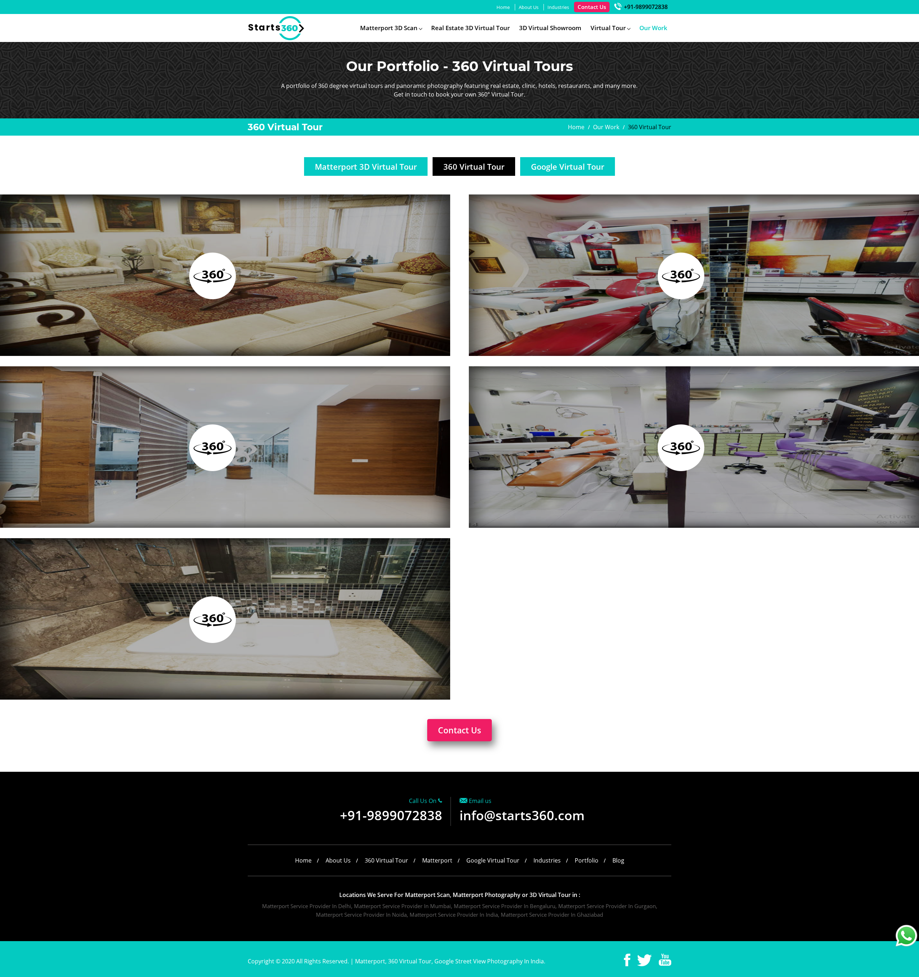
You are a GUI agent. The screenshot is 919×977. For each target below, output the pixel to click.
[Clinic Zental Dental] (681, 447)
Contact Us (592, 6)
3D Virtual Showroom (550, 28)
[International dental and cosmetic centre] (212, 447)
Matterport (437, 860)
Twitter (644, 960)
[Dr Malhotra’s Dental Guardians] (681, 276)
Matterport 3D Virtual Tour (366, 166)
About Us (528, 7)
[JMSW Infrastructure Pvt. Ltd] (212, 276)
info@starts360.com (522, 815)
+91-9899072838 (645, 7)
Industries (558, 7)
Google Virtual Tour (567, 166)
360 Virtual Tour (473, 166)
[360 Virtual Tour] (276, 38)
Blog (618, 860)
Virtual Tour (608, 28)
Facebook (627, 960)
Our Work (653, 28)
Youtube (665, 960)
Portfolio (586, 860)
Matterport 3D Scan (388, 28)
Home (503, 7)
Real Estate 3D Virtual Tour (470, 28)
